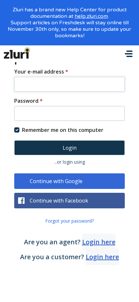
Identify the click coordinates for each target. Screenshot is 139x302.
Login (70, 147)
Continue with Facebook (59, 200)
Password (28, 100)
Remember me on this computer (62, 130)
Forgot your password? (69, 221)
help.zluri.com (91, 16)
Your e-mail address (41, 71)
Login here (98, 242)
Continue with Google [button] (56, 181)
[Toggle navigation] (128, 54)
